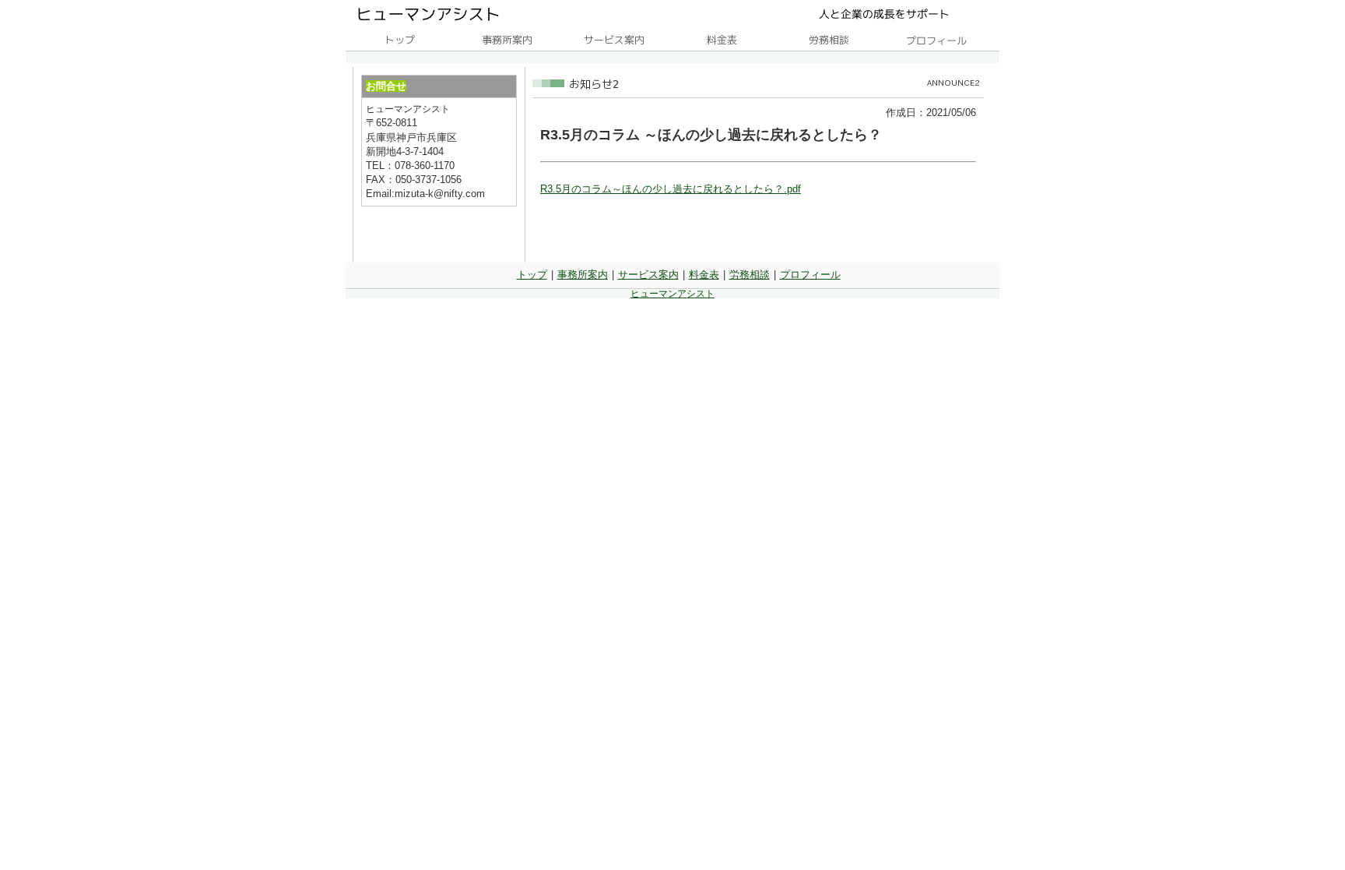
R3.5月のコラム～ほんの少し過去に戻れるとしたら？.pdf (670, 189)
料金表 (704, 274)
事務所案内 (582, 274)
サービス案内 (648, 274)
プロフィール (810, 274)
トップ (532, 274)
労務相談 (749, 274)
